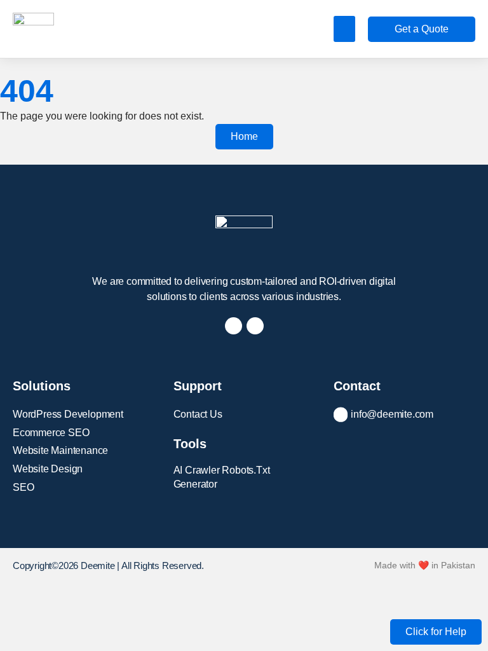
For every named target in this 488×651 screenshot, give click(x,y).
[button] (345, 29)
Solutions (42, 386)
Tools (190, 444)
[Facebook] (233, 325)
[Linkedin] (255, 325)
